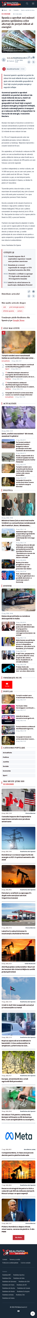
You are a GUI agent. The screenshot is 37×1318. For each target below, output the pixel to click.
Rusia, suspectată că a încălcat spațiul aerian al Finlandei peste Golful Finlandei (25, 459)
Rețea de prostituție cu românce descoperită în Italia (16, 617)
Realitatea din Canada (23, 1288)
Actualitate (6, 361)
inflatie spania (8, 311)
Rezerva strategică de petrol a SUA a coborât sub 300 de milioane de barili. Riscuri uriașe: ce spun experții (18, 1191)
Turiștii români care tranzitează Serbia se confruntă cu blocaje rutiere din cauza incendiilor (18, 358)
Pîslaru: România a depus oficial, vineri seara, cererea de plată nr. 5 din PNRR (18, 1229)
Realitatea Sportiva (18, 1275)
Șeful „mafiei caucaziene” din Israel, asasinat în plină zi (17, 434)
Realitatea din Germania (9, 1281)
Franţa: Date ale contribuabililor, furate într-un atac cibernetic (25, 669)
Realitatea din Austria (8, 1288)
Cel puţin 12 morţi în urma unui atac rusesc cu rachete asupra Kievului (19, 394)
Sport (7, 369)
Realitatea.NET (6, 1275)
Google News (18, 320)
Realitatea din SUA (24, 1281)
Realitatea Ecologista (23, 1291)
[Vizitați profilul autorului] (4, 60)
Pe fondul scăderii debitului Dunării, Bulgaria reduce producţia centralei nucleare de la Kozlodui (25, 446)
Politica (8, 379)
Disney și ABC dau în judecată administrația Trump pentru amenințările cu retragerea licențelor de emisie (25, 630)
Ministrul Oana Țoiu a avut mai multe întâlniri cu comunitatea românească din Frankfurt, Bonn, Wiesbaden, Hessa (18, 524)
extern (19, 311)
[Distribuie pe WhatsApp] (29, 62)
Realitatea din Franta (8, 1285)
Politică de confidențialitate (10, 1263)
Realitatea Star (6, 1278)
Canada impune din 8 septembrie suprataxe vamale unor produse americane (19, 258)
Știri (10, 10)
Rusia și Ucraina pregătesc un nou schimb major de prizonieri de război (23, 565)
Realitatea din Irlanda (8, 1291)
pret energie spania (16, 307)
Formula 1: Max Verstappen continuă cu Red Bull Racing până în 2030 (19, 366)
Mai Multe (18, 1237)
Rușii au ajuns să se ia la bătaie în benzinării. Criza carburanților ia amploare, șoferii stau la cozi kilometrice (16, 1044)
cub (4, 307)
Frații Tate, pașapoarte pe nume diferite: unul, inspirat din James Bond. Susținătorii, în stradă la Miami (25, 658)
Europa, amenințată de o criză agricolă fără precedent (15, 1080)
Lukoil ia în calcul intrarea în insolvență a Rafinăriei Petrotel (20, 283)
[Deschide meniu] (33, 4)
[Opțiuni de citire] (32, 1313)
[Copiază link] (29, 57)
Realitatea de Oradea (8, 1298)
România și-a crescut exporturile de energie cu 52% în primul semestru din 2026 (20, 267)
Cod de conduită (25, 1263)
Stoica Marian (30, 813)
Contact (4, 1259)
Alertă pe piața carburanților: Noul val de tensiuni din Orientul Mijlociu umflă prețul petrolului (18, 969)
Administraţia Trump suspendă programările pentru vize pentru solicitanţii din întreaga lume (25, 536)
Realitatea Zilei (20, 1295)
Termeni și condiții (15, 1259)
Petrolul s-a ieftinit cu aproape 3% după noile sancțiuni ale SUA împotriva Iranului (21, 276)
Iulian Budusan (30, 963)
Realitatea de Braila (8, 1295)
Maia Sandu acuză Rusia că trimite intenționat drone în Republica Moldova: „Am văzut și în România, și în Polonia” (25, 644)
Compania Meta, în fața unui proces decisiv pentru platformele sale (17, 1154)
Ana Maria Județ (29, 1149)
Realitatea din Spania (23, 58)
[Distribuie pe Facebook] (33, 57)
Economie (16, 10)
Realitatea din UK (22, 1285)
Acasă (5, 10)
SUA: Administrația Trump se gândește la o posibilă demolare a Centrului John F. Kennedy (25, 578)
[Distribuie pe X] (33, 62)
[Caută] (27, 3)
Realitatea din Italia (18, 1278)
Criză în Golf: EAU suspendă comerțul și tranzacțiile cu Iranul (18, 1006)
